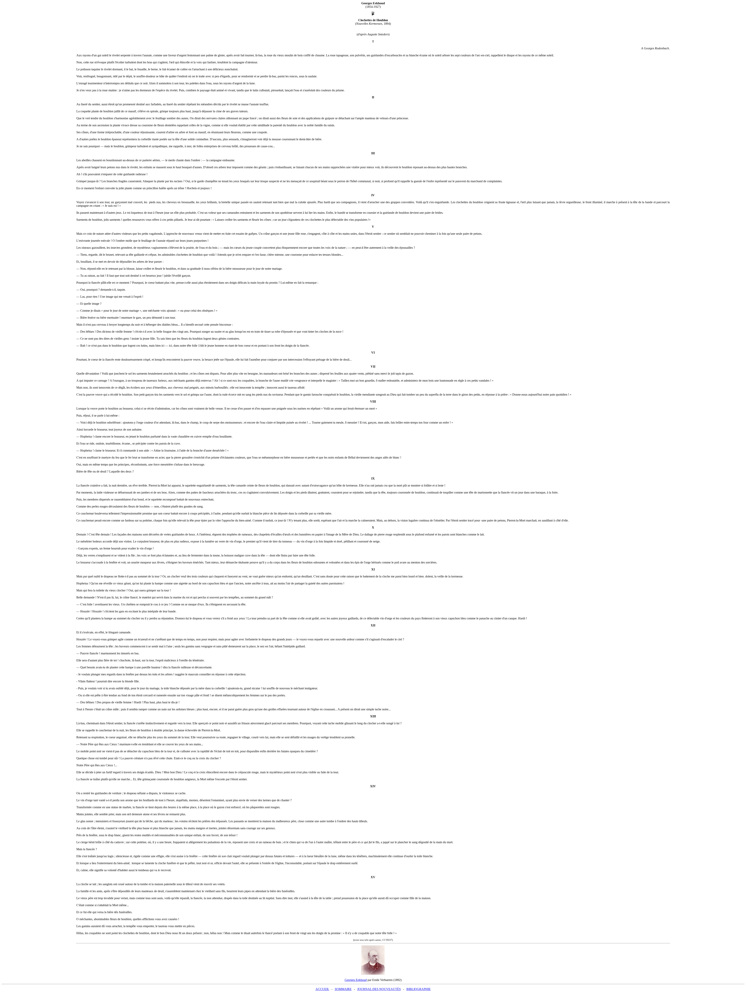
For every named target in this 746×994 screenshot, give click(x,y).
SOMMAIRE (343, 989)
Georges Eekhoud (356, 980)
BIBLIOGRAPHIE (418, 989)
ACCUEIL (322, 989)
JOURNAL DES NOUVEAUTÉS (379, 989)
